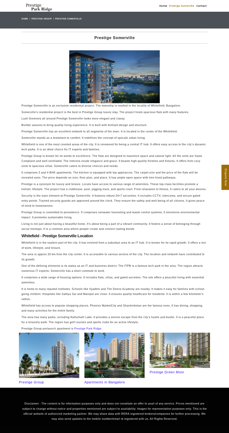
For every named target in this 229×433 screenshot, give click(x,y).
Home (163, 5)
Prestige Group (42, 19)
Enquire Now (225, 177)
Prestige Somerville (181, 5)
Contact (201, 5)
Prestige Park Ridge (87, 328)
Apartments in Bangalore (104, 382)
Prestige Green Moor (167, 372)
